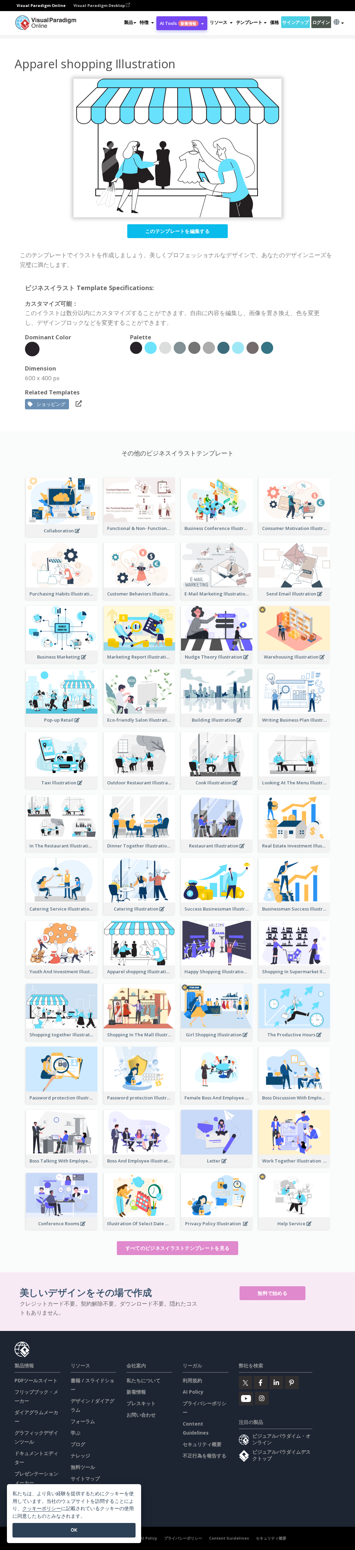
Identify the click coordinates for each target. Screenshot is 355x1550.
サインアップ (295, 22)
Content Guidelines (229, 1538)
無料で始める (272, 1293)
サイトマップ (85, 1478)
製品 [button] (128, 22)
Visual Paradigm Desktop (99, 5)
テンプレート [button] (249, 22)
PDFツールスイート (36, 1380)
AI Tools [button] (178, 23)
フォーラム (83, 1421)
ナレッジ (80, 1455)
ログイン (321, 22)
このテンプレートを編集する (177, 231)
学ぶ (75, 1432)
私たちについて (144, 1380)
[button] (147, 22)
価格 (274, 22)
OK (74, 1530)
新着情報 (136, 1391)
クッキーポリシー (41, 1508)
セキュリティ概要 (202, 1444)
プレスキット (141, 1403)
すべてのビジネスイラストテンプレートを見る (177, 1248)
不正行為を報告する (204, 1455)
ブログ (78, 1444)
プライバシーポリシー (183, 1538)
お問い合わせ (141, 1414)
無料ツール (83, 1467)
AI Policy (193, 1391)
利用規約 (192, 1380)
